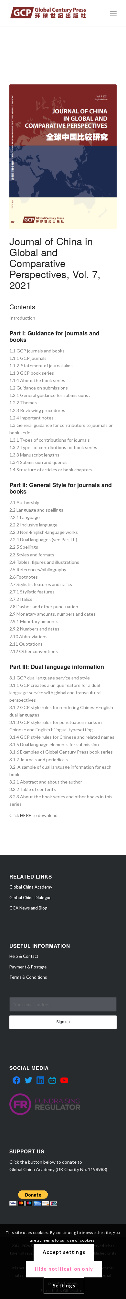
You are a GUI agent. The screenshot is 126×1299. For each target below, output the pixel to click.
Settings (64, 1285)
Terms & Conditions (28, 977)
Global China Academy (30, 887)
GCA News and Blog (28, 907)
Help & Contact (23, 956)
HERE (25, 815)
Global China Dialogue (30, 897)
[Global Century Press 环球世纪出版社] (52, 13)
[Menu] (113, 13)
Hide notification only (64, 1269)
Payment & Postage (28, 966)
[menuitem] (113, 13)
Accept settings (64, 1252)
